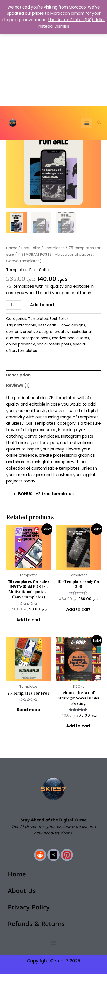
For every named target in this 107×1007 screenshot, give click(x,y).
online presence (20, 344)
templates (27, 350)
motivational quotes (70, 338)
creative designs (38, 331)
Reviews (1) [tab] (18, 385)
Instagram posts (35, 338)
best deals (47, 325)
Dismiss (62, 26)
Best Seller (30, 248)
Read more (28, 709)
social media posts (54, 344)
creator (61, 331)
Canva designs (71, 325)
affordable (26, 325)
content (13, 331)
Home (11, 248)
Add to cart (42, 305)
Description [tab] (18, 375)
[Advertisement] (53, 53)
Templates (54, 248)
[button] (99, 123)
